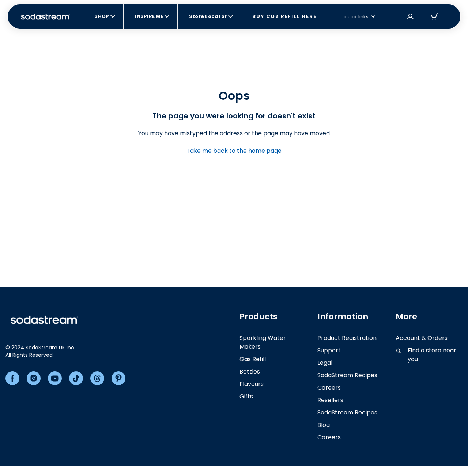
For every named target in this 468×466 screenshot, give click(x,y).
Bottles (249, 371)
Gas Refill (252, 359)
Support (329, 350)
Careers (329, 387)
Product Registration (347, 338)
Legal (324, 363)
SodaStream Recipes (347, 375)
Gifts (246, 396)
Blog (323, 425)
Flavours (251, 384)
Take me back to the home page (234, 151)
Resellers (330, 400)
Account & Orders (422, 338)
